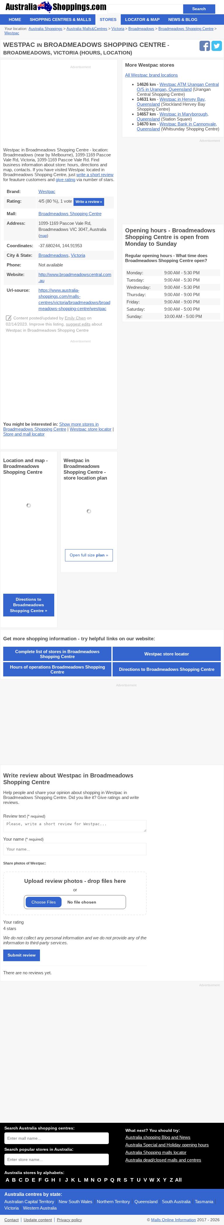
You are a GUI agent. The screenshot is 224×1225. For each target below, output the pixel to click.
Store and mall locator (24, 434)
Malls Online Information (173, 1220)
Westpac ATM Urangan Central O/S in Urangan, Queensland (178, 87)
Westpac (46, 191)
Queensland (146, 1201)
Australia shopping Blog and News (157, 1137)
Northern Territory (113, 1201)
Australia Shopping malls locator (155, 1152)
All (178, 1180)
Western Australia (40, 1207)
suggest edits (78, 324)
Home (15, 19)
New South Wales (75, 1201)
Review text (24, 816)
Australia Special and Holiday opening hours (167, 1144)
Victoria (11, 1207)
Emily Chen (75, 318)
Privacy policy (69, 1220)
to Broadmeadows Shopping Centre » (28, 605)
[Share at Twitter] (216, 46)
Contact (11, 1220)
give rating (65, 179)
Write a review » (89, 202)
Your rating (13, 922)
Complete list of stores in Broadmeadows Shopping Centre (57, 654)
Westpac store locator (90, 429)
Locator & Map (142, 19)
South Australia (176, 1201)
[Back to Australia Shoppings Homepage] (56, 7)
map (43, 236)
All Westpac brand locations (151, 75)
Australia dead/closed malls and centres (163, 1159)
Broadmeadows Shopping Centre (70, 213)
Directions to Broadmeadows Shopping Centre (166, 669)
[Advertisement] (47, 105)
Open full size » (89, 555)
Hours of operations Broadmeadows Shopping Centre (57, 669)
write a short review (94, 174)
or (75, 885)
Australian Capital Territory (29, 1201)
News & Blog (182, 19)
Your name (23, 839)
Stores (108, 19)
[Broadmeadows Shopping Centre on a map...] (28, 529)
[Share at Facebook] (205, 46)
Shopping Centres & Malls (60, 19)
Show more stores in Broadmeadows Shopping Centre (51, 427)
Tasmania (204, 1201)
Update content (38, 1220)
